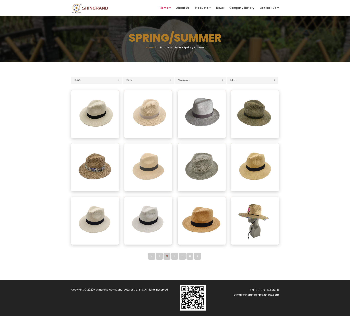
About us (183, 8)
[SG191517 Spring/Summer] (95, 167)
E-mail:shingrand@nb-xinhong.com (256, 295)
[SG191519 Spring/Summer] (202, 167)
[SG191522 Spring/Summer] (255, 220)
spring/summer (194, 47)
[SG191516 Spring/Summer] (255, 114)
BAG (97, 80)
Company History (241, 8)
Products (201, 8)
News (220, 8)
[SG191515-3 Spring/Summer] (202, 114)
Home (164, 8)
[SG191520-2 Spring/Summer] (95, 220)
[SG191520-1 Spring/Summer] (255, 167)
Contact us (268, 8)
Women (200, 80)
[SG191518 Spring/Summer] (148, 167)
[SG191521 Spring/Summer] (202, 220)
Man (178, 47)
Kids (149, 80)
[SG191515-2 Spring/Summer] (148, 114)
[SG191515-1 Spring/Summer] (95, 114)
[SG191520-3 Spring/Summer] (148, 220)
